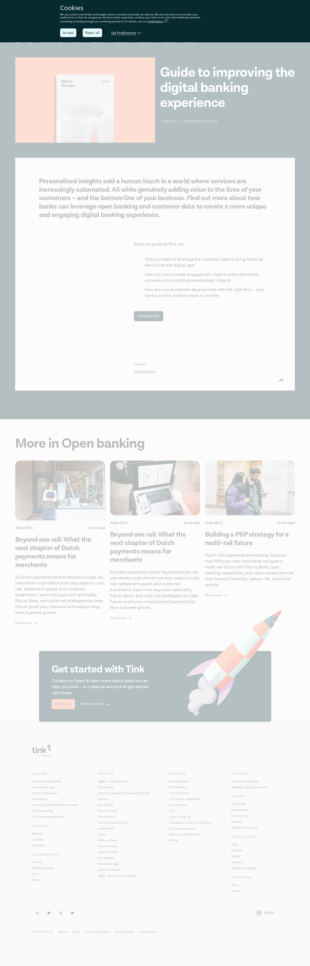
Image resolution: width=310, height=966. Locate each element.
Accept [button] (68, 32)
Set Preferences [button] (123, 32)
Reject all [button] (92, 32)
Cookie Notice (155, 21)
